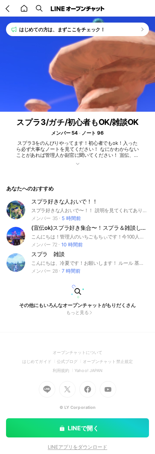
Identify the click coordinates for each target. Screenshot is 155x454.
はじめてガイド (39, 361)
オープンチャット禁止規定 (108, 361)
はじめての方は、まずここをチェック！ (62, 29)
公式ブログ (70, 361)
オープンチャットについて (78, 352)
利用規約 (63, 370)
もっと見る (77, 312)
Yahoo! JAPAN (88, 370)
